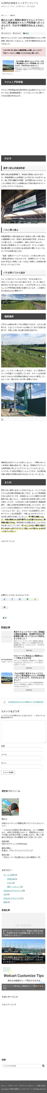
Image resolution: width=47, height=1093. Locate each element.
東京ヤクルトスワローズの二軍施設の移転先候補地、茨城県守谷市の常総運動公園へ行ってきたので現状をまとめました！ (29, 635)
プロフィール (12, 1086)
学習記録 (10, 879)
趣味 (27, 33)
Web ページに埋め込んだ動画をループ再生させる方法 (28, 657)
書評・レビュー (13, 887)
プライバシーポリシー (27, 1086)
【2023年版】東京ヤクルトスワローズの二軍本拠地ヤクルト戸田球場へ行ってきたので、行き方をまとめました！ (29, 63)
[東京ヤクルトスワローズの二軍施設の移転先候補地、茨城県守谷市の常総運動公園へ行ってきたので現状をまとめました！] (7, 636)
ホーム (3, 1086)
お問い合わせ (41, 1086)
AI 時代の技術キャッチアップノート (19, 3)
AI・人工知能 (9, 875)
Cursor (9, 883)
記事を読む (29, 650)
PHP (5, 894)
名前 (3, 746)
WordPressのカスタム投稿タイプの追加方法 (25, 702)
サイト (4, 763)
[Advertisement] (23, 566)
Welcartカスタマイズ (12, 898)
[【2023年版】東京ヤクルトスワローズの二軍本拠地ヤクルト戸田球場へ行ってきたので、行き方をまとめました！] (7, 678)
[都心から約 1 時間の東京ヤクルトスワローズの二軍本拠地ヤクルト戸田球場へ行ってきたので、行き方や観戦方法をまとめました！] (19, 599)
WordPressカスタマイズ (13, 891)
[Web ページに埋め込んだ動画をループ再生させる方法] (7, 660)
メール (4, 754)
